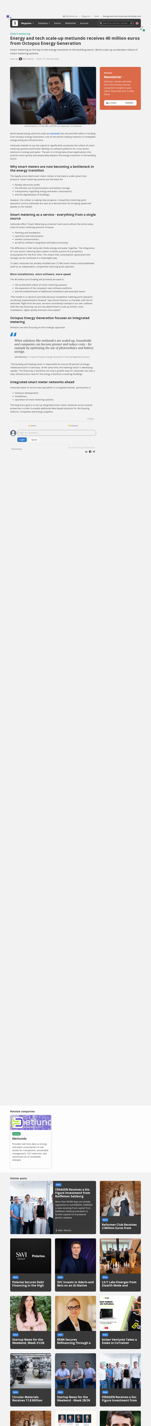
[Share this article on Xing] (94, 451)
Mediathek (70, 23)
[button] (137, 23)
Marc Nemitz (28, 59)
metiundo (55, 133)
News (96, 16)
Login (22, 439)
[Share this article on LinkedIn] (86, 451)
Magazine (86, 16)
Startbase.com (71, 16)
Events (57, 23)
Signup (34, 439)
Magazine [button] (26, 23)
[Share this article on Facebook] (90, 451)
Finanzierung (16, 449)
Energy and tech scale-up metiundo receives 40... (122, 16)
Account (84, 23)
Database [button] (43, 23)
